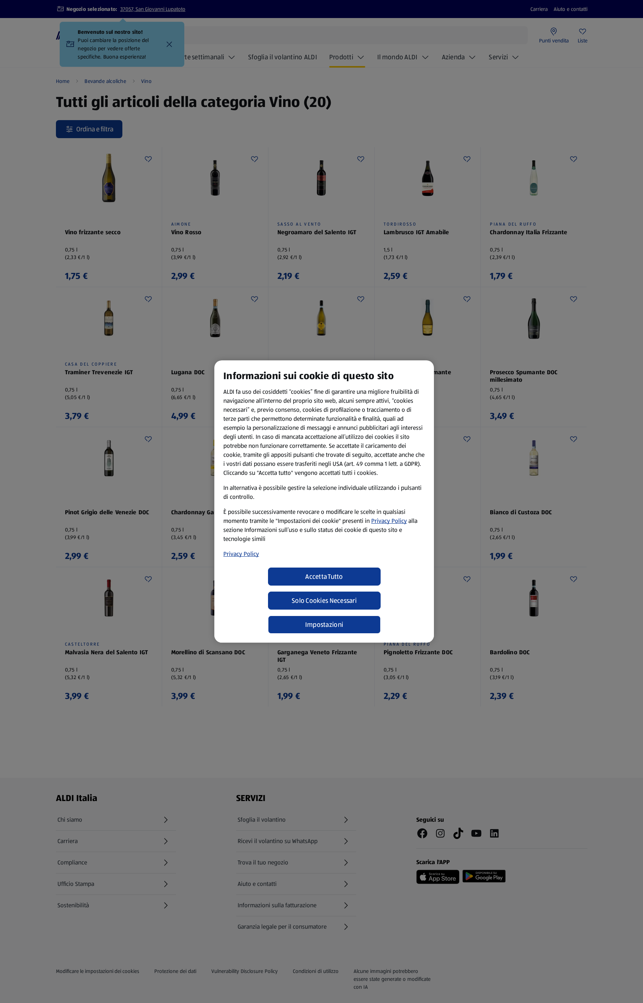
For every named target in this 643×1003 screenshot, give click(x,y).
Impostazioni (324, 625)
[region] (324, 501)
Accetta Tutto (324, 576)
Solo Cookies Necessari (324, 600)
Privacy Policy (389, 521)
